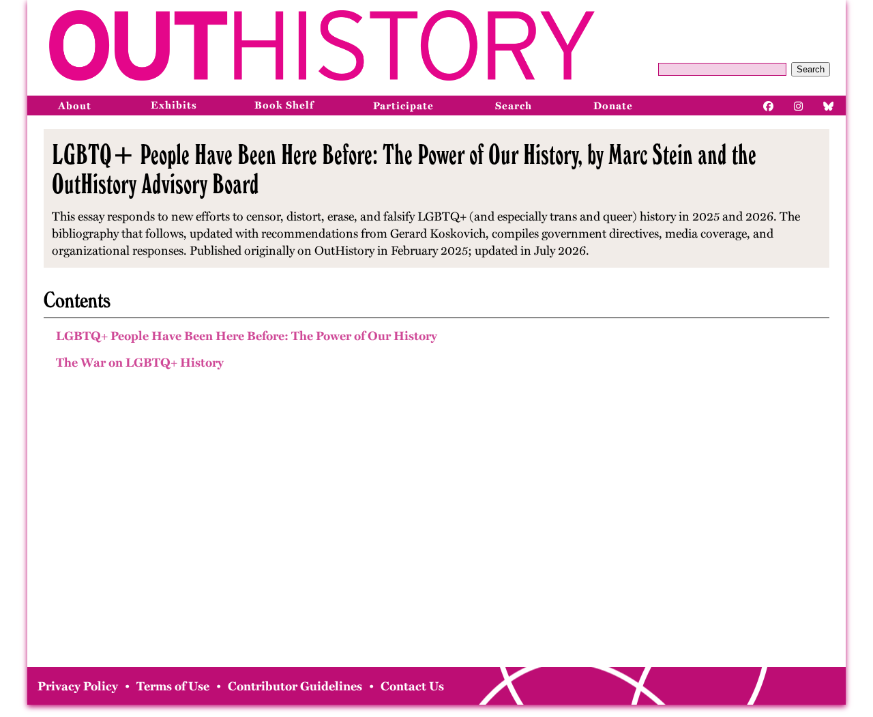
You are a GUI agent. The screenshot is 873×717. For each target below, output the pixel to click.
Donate (613, 106)
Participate (403, 106)
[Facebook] (768, 105)
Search (811, 69)
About (74, 106)
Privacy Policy (78, 686)
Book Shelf (284, 105)
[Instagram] (798, 105)
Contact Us (412, 686)
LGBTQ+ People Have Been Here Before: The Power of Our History (246, 335)
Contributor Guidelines (295, 686)
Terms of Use (172, 686)
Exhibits (174, 105)
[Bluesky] (828, 105)
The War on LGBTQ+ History (140, 362)
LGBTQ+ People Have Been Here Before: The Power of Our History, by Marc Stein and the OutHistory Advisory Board (404, 169)
